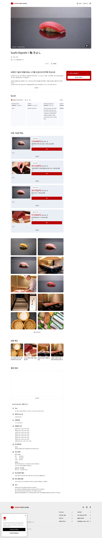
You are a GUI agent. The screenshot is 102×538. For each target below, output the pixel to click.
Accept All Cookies (14, 529)
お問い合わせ (62, 521)
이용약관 (79, 512)
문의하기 (61, 518)
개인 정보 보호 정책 (82, 515)
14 (88, 46)
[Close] (25, 515)
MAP (38, 398)
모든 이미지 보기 (37, 332)
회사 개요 (61, 512)
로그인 (86, 3)
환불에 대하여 (80, 518)
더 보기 (36, 88)
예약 (47, 149)
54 (47, 63)
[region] (14, 525)
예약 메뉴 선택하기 (79, 77)
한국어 (80, 3)
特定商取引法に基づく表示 (83, 521)
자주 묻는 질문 (62, 515)
